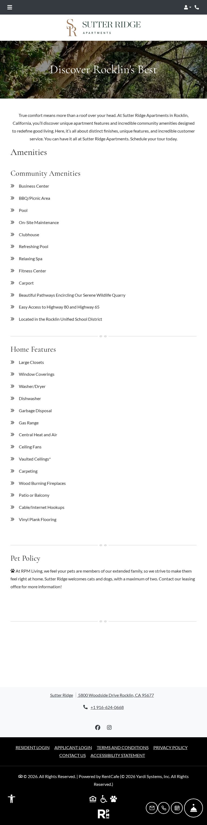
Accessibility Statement (118, 755)
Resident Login (33, 747)
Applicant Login (73, 747)
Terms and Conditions (123, 747)
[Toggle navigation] (9, 7)
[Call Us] (164, 808)
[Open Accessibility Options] (11, 800)
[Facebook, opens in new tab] (97, 727)
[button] (187, 7)
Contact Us (72, 755)
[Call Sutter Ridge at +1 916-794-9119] (197, 7)
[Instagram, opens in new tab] (109, 727)
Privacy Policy (170, 747)
